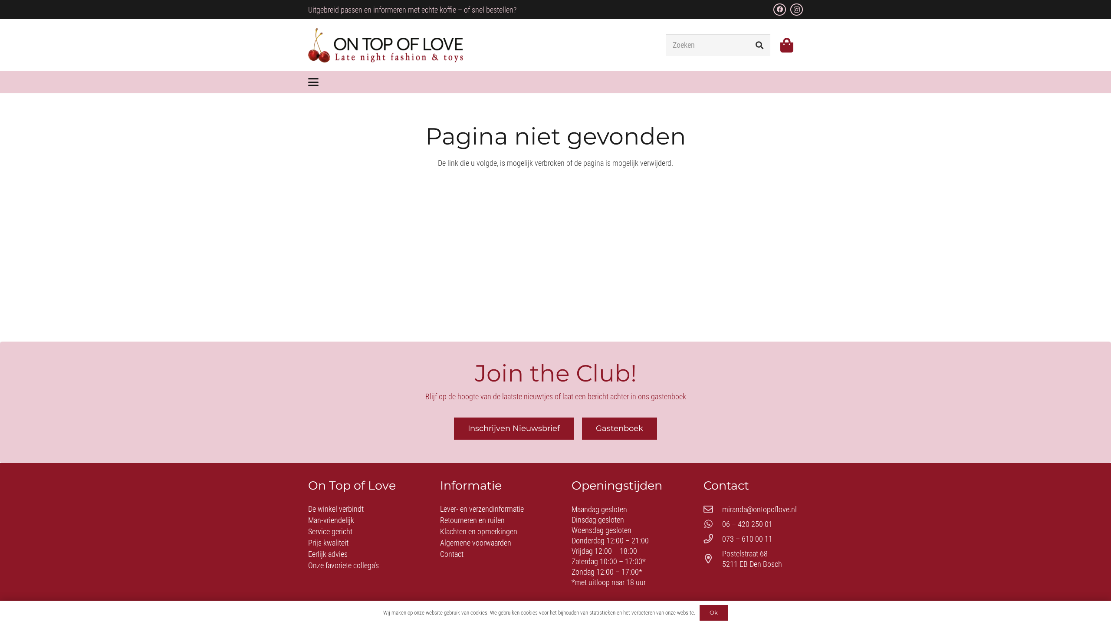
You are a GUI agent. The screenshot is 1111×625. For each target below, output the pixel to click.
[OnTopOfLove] (385, 45)
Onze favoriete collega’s (343, 565)
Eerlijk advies (328, 554)
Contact (451, 554)
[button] (313, 82)
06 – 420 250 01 (747, 524)
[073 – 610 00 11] (712, 539)
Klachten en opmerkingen (478, 531)
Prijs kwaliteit (328, 542)
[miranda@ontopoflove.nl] (712, 509)
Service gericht (330, 531)
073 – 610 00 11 (747, 538)
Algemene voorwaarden (475, 542)
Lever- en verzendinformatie (482, 508)
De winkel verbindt (336, 508)
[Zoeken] (759, 45)
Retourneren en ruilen (472, 520)
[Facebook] (779, 9)
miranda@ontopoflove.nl (759, 509)
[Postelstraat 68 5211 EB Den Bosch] (712, 559)
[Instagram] (796, 9)
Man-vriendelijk (331, 520)
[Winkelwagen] (786, 45)
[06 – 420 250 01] (712, 524)
